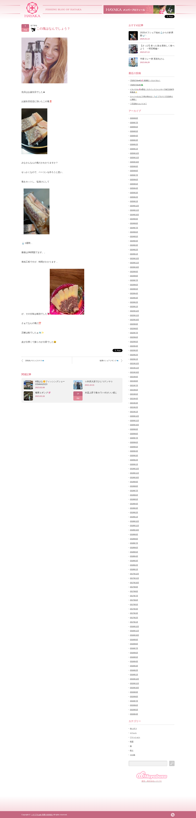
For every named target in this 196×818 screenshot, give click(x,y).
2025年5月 (134, 184)
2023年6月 (134, 285)
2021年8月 (134, 381)
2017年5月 (134, 604)
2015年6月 (134, 705)
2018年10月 (134, 530)
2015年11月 (134, 683)
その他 (132, 755)
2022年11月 (134, 315)
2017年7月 (134, 596)
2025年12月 (134, 153)
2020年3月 (134, 455)
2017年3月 (134, 613)
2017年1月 (134, 622)
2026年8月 (134, 118)
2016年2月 (134, 670)
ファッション (135, 737)
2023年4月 (134, 293)
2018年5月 (134, 552)
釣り (131, 750)
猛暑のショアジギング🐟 (109, 360)
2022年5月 (134, 342)
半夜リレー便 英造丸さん (152, 59)
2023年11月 (134, 263)
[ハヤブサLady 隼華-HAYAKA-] (32, 16)
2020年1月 (134, 464)
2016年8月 (134, 644)
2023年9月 (134, 271)
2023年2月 (134, 302)
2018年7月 (134, 543)
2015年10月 (134, 688)
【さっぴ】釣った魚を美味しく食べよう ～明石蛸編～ (157, 47)
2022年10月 (134, 320)
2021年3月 (134, 403)
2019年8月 (134, 486)
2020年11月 (134, 420)
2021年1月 (134, 412)
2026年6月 (134, 127)
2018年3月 (134, 561)
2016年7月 (134, 648)
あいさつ (133, 728)
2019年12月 (134, 469)
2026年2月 (134, 144)
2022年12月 (134, 311)
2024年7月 (134, 228)
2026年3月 (134, 140)
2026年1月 (134, 149)
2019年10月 (134, 477)
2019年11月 (134, 473)
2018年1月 (134, 569)
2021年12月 (134, 363)
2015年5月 (134, 710)
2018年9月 (134, 534)
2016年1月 (134, 674)
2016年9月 (134, 639)
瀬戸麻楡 (33, 25)
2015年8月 (134, 696)
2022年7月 (134, 333)
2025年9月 (134, 166)
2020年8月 (134, 434)
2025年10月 (134, 162)
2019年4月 (134, 504)
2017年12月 (134, 574)
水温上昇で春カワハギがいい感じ (101, 392)
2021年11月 (134, 368)
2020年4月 (134, 451)
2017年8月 (134, 591)
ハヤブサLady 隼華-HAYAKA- (42, 815)
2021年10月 (134, 372)
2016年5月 (134, 657)
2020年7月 (134, 438)
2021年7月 (134, 385)
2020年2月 (134, 460)
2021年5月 (134, 394)
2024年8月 (134, 223)
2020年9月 (134, 429)
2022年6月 (134, 337)
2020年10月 (134, 425)
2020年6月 (134, 442)
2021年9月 (134, 377)
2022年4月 (134, 346)
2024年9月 (134, 219)
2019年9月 (134, 482)
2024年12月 (134, 206)
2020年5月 (134, 447)
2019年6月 (134, 495)
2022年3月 (134, 350)
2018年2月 (134, 565)
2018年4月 (134, 556)
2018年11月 (134, 525)
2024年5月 (134, 236)
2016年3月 (134, 666)
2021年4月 (134, 398)
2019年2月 (134, 512)
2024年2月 (134, 249)
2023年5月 (134, 289)
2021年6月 (134, 390)
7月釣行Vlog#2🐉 (136, 85)
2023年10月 (134, 267)
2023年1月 (134, 306)
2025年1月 (134, 201)
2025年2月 (134, 197)
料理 (131, 741)
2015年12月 (134, 679)
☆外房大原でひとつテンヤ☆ (99, 381)
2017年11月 (134, 578)
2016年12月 (134, 626)
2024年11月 (134, 210)
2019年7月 (134, 491)
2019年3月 (134, 508)
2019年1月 (134, 517)
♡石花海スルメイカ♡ (138, 104)
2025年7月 (134, 175)
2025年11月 (134, 157)
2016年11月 (134, 631)
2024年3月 (134, 245)
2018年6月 (134, 547)
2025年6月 (134, 179)
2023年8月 (134, 276)
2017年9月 (134, 587)
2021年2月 (134, 407)
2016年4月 (134, 661)
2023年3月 (134, 298)
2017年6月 (134, 600)
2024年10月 (134, 215)
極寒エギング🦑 (43, 392)
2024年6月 (134, 232)
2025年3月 (134, 193)
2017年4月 (134, 609)
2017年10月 (134, 583)
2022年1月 (134, 359)
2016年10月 (134, 635)
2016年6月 (134, 653)
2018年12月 (134, 521)
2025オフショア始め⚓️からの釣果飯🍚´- (156, 34)
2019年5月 (134, 499)
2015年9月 (134, 692)
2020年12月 (134, 416)
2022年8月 (134, 328)
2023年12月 (134, 258)
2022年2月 (134, 355)
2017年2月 (134, 617)
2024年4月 (134, 241)
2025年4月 (134, 188)
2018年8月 (134, 539)
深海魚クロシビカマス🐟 (34, 360)
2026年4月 (134, 136)
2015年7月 (134, 701)
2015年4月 (134, 714)
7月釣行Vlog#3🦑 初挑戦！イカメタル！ (145, 80)
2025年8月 (134, 171)
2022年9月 (134, 324)
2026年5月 (134, 131)
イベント (133, 733)
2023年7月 (134, 280)
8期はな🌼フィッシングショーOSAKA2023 (50, 382)
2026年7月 (134, 122)
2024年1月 (134, 254)
